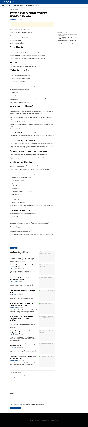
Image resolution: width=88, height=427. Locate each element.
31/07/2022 (21, 19)
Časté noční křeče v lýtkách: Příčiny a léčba (66, 40)
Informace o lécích (17, 5)
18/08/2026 (20, 334)
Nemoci (8, 5)
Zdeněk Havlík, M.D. (14, 268)
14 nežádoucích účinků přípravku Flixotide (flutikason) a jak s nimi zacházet (21, 318)
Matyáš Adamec (13, 294)
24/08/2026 (19, 294)
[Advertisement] (32, 24)
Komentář (12, 377)
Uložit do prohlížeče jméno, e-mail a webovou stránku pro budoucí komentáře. (27, 404)
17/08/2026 (20, 360)
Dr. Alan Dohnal (14, 19)
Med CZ (8, 2)
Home (2, 5)
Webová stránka (36, 399)
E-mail (11, 399)
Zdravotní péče (29, 5)
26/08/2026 (20, 255)
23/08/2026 (20, 307)
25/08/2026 (21, 268)
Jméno (12, 393)
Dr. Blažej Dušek (14, 360)
